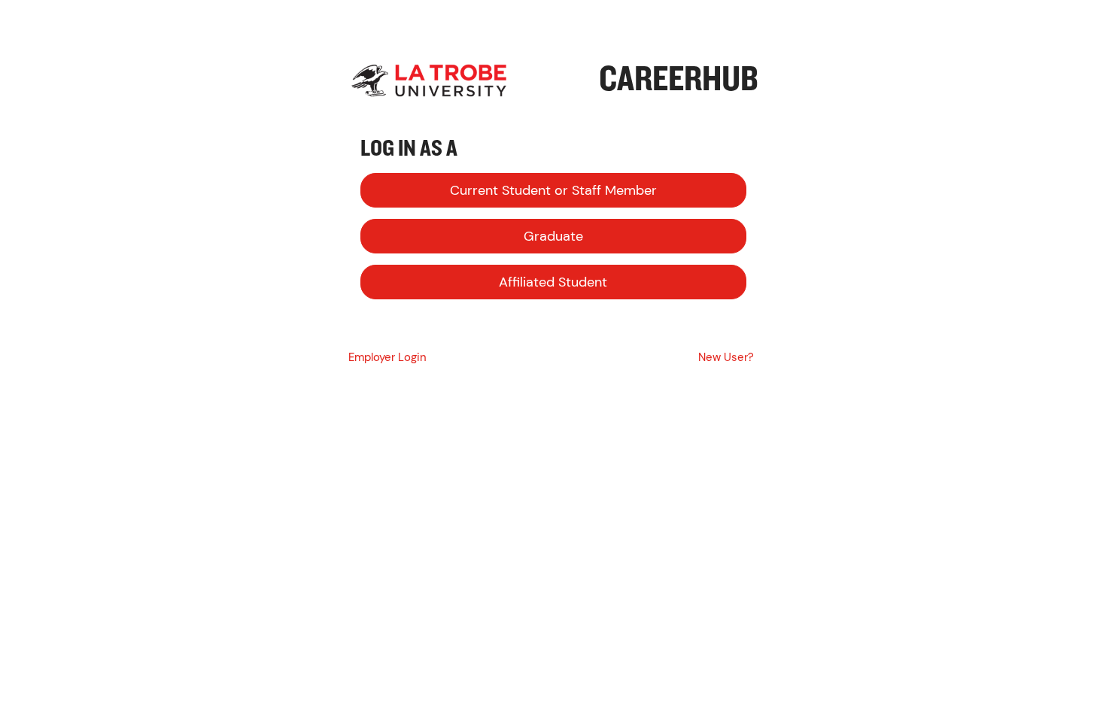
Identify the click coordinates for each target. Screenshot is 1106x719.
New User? (726, 357)
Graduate (553, 236)
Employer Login (387, 357)
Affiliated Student (553, 282)
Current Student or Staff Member (553, 190)
